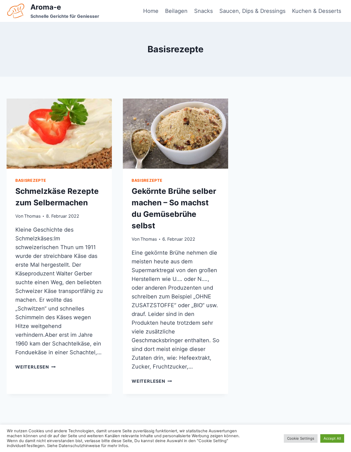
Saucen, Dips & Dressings (252, 11)
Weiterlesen (35, 367)
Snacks (203, 11)
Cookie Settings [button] (300, 438)
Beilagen (176, 11)
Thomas (32, 216)
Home (150, 11)
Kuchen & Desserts (316, 11)
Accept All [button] (332, 438)
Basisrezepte (30, 180)
